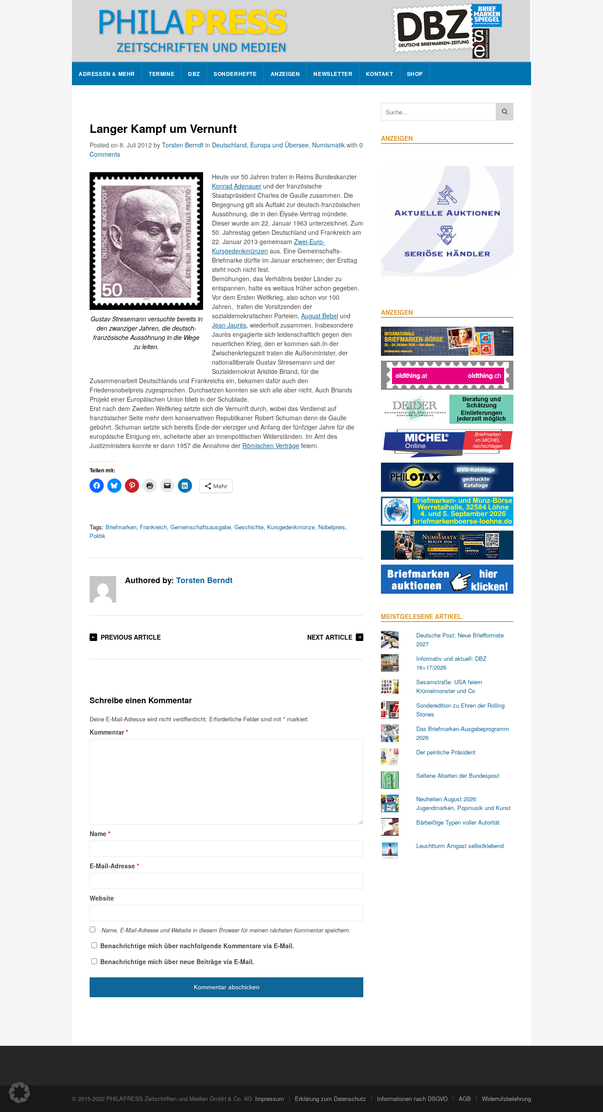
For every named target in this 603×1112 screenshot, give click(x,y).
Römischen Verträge (270, 445)
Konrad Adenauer (236, 185)
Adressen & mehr (107, 74)
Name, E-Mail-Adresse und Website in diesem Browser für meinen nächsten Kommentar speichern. (226, 930)
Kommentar (109, 732)
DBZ (194, 74)
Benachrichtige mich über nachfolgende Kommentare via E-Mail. (197, 945)
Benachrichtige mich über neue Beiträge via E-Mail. (177, 961)
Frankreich (153, 527)
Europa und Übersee (279, 144)
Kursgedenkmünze (291, 527)
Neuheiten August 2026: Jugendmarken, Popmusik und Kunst (463, 803)
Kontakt (379, 74)
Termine (161, 74)
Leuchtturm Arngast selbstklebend (460, 845)
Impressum (269, 1098)
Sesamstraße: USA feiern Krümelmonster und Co (449, 686)
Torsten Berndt (183, 144)
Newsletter (332, 74)
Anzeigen (285, 74)
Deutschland (229, 144)
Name (100, 833)
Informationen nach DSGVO (412, 1098)
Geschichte (249, 527)
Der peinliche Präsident (445, 752)
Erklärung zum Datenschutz (330, 1098)
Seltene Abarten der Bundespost (457, 775)
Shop (415, 74)
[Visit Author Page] (103, 589)
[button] (19, 1092)
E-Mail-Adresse (114, 865)
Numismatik (328, 144)
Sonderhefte (235, 74)
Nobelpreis (331, 527)
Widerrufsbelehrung (506, 1098)
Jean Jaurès (229, 324)
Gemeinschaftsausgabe (200, 527)
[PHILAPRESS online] (301, 31)
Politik (98, 535)
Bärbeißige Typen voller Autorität (458, 822)
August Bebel (319, 315)
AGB (465, 1098)
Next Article (329, 637)
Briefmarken (121, 527)
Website (102, 897)
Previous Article (131, 637)
